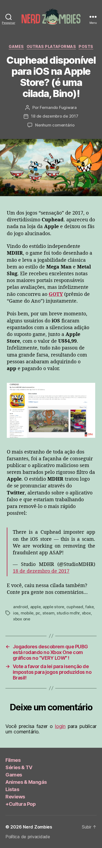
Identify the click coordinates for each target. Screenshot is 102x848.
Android (20, 606)
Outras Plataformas (51, 46)
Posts (86, 46)
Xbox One (21, 619)
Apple (35, 606)
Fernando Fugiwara (58, 107)
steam (48, 613)
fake (89, 606)
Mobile (27, 613)
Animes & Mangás (26, 782)
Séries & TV (18, 767)
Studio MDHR (68, 613)
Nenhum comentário (55, 125)
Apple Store (53, 606)
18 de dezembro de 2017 (54, 116)
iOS (15, 613)
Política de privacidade (27, 836)
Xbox (86, 613)
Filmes (12, 760)
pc (38, 613)
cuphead (74, 606)
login (60, 726)
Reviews (15, 797)
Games (16, 46)
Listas (12, 789)
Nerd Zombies (37, 827)
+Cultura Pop (20, 804)
